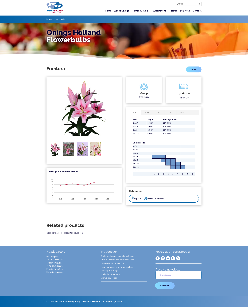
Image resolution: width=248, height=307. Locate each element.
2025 (147, 112)
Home (108, 11)
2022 (182, 112)
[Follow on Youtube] (168, 258)
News (174, 11)
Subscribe (164, 286)
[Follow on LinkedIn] (173, 258)
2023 (170, 112)
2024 (159, 112)
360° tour (185, 11)
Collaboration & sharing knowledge (117, 256)
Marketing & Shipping (111, 274)
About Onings (121, 11)
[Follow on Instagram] (163, 258)
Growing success (109, 278)
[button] (188, 4)
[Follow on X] (178, 258)
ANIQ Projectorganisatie (111, 301)
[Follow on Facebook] (158, 258)
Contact (197, 11)
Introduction (141, 11)
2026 (135, 112)
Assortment (159, 11)
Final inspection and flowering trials (117, 267)
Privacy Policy (74, 301)
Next (122, 109)
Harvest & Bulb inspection (113, 263)
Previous (45, 109)
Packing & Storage (109, 271)
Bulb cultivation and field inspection (117, 260)
